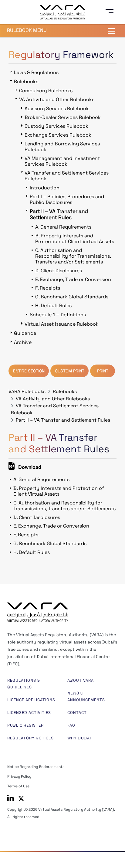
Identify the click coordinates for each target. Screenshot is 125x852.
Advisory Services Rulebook (57, 108)
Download (29, 468)
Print (102, 371)
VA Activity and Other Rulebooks (53, 399)
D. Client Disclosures (36, 517)
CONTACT (77, 712)
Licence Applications (31, 699)
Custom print (69, 371)
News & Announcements (86, 696)
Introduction (44, 188)
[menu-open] (112, 11)
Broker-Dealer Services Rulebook (63, 117)
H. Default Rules (31, 552)
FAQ (71, 725)
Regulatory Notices (30, 738)
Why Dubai (79, 738)
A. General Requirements (41, 479)
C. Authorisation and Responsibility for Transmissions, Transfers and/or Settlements (64, 505)
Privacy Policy (19, 776)
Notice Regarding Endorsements (35, 766)
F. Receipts (25, 535)
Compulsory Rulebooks (46, 90)
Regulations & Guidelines (23, 684)
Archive (23, 342)
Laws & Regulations (36, 72)
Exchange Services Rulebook (58, 135)
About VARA (80, 680)
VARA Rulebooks (27, 392)
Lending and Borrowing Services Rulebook (62, 146)
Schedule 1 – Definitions (58, 314)
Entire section (29, 371)
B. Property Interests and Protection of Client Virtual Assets (58, 491)
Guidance (25, 333)
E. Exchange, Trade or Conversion (51, 526)
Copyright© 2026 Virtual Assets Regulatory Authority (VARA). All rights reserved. (61, 813)
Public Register (25, 725)
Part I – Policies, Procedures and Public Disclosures (67, 199)
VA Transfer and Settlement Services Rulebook (67, 176)
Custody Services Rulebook (56, 126)
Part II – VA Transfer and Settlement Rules (63, 420)
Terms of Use (18, 786)
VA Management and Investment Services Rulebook (62, 161)
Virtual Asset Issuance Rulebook (62, 324)
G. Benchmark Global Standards (49, 543)
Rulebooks (65, 392)
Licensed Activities (29, 712)
